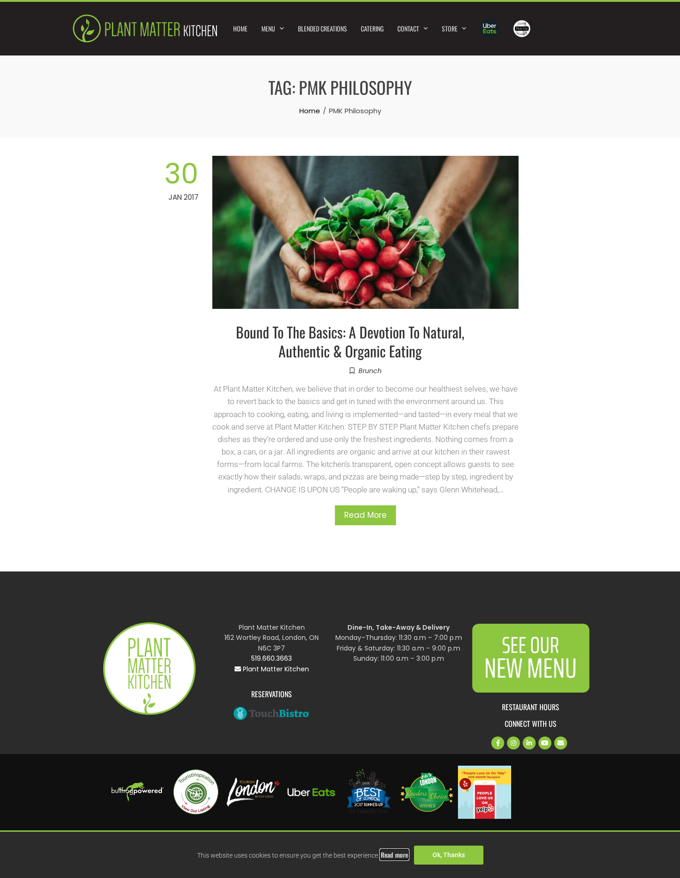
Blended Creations (322, 28)
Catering (372, 28)
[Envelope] (560, 743)
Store (449, 28)
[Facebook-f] (497, 743)
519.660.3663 (271, 658)
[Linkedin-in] (529, 743)
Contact (408, 28)
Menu (268, 28)
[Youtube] (544, 743)
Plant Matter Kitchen (275, 669)
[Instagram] (513, 743)
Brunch (370, 370)
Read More (365, 515)
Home (240, 28)
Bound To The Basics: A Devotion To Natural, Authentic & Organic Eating (350, 341)
